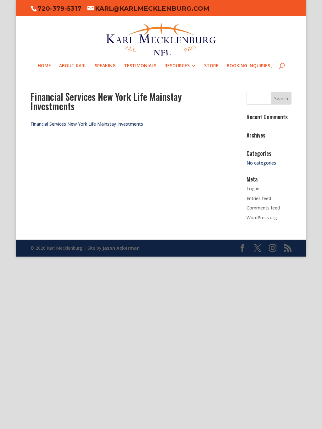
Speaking (105, 65)
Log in (253, 189)
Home (44, 65)
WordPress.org (262, 217)
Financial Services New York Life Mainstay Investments (87, 124)
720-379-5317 (59, 8)
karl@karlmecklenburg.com (152, 8)
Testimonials (140, 65)
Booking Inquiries (248, 65)
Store (211, 65)
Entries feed (259, 198)
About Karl (72, 65)
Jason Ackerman (121, 248)
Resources (177, 65)
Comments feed (263, 208)
